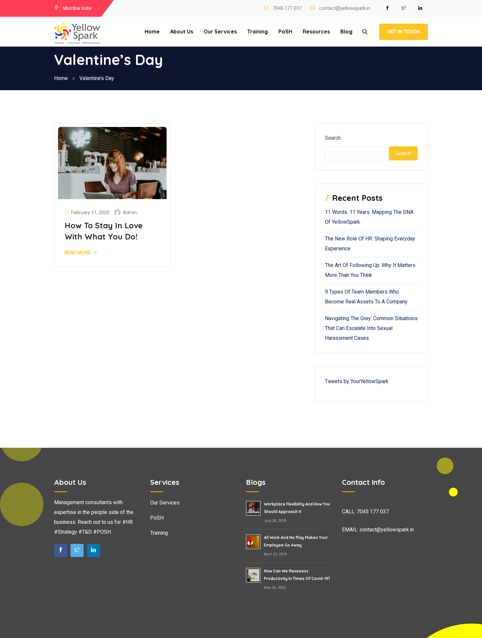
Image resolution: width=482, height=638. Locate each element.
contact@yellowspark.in (344, 8)
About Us (181, 31)
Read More (77, 252)
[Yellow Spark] (77, 33)
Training (257, 31)
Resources (316, 31)
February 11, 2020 (90, 213)
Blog (346, 31)
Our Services (220, 31)
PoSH (285, 31)
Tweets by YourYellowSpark (357, 381)
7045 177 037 (286, 8)
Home (152, 31)
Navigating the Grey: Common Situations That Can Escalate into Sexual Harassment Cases (371, 328)
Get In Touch (403, 32)
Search (333, 138)
